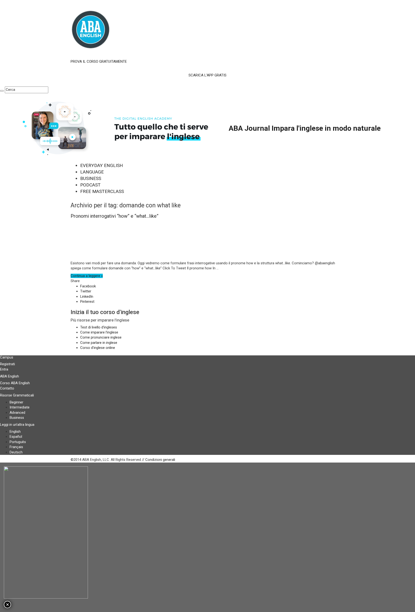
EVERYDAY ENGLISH (101, 165)
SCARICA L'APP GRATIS (207, 75)
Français (16, 447)
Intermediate (20, 407)
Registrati (7, 364)
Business (17, 417)
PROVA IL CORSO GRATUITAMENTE (99, 61)
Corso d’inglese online (97, 348)
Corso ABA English (15, 383)
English (15, 431)
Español (16, 436)
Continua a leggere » (87, 276)
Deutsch (16, 452)
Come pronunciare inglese (101, 337)
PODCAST (90, 185)
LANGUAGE (92, 172)
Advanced (17, 412)
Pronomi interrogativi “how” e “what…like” (115, 216)
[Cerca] (2, 91)
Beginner (16, 402)
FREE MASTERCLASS (102, 191)
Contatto (7, 388)
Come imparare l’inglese (99, 332)
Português (18, 442)
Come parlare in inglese (98, 342)
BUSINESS (90, 178)
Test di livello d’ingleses (98, 327)
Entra (4, 369)
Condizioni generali (160, 459)
